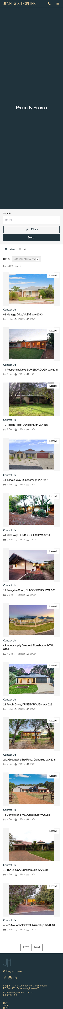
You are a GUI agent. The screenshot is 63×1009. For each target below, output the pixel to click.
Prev (26, 947)
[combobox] (31, 220)
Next (37, 947)
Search (31, 238)
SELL (6, 1006)
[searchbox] (31, 220)
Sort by (6, 259)
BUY (5, 1003)
